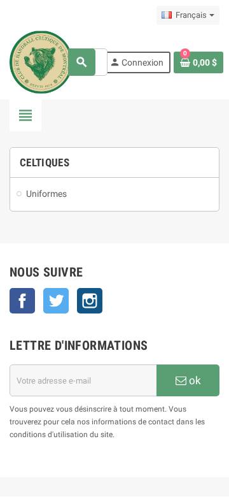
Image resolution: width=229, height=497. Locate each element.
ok (193, 380)
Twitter (56, 300)
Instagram (89, 300)
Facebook (22, 300)
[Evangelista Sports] (41, 61)
